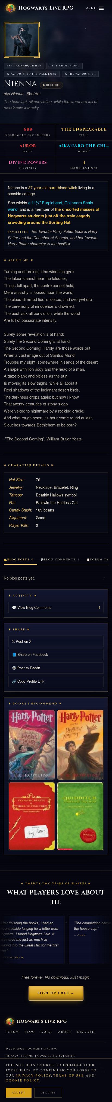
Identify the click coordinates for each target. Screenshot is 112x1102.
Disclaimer (65, 1055)
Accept (19, 1093)
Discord (86, 1032)
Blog (30, 1032)
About (64, 1032)
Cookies (44, 1055)
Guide (47, 1032)
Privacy (12, 1055)
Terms (28, 1055)
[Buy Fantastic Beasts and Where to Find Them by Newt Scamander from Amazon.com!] (32, 816)
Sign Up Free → (56, 993)
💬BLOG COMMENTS (60, 559)
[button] (21, 40)
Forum (12, 1032)
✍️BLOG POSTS (18, 559)
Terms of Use (68, 1076)
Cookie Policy (23, 1080)
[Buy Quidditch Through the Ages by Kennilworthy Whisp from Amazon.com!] (80, 816)
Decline (48, 1093)
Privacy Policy (33, 1076)
